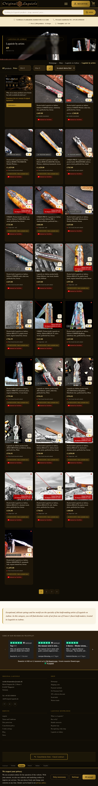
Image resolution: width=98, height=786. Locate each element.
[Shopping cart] (93, 4)
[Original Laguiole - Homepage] (19, 3)
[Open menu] (66, 4)
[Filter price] (50, 68)
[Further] (57, 591)
